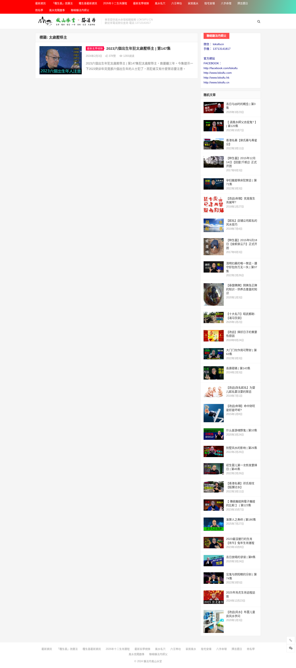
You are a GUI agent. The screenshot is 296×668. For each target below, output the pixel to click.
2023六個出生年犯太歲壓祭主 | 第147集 (138, 49)
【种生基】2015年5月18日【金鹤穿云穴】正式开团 (241, 244)
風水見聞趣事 (57, 10)
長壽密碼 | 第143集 (238, 368)
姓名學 (39, 10)
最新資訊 (40, 3)
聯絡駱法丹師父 (80, 10)
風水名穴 (160, 3)
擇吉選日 (242, 3)
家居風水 (193, 3)
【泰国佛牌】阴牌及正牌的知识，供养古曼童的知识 (241, 289)
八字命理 (226, 3)
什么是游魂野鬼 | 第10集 (241, 430)
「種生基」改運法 (62, 3)
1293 (128, 55)
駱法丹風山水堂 (153, 661)
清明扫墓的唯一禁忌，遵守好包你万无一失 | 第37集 (241, 267)
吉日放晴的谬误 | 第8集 (241, 557)
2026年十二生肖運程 (115, 3)
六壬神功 (176, 3)
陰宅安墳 (209, 3)
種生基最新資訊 (88, 3)
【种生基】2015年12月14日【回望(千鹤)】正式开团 (241, 162)
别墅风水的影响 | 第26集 (241, 447)
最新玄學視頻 (141, 3)
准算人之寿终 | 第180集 (241, 519)
